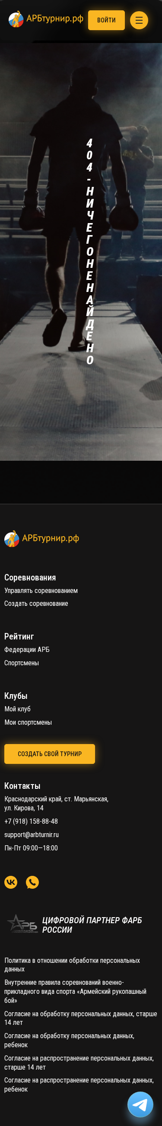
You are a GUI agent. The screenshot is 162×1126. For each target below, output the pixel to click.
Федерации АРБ (27, 649)
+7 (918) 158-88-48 (31, 821)
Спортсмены (21, 663)
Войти (106, 20)
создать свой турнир (50, 754)
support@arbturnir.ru (31, 835)
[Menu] (139, 20)
